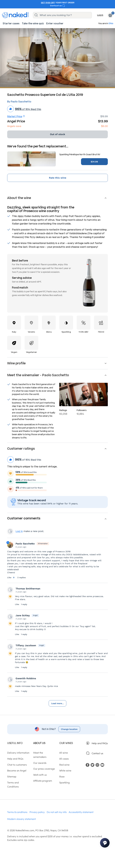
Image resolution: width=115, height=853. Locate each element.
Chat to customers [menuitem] (17, 764)
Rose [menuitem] (62, 776)
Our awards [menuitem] (39, 762)
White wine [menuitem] (65, 770)
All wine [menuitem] (63, 752)
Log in (100, 15)
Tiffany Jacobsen (26, 645)
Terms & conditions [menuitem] (17, 812)
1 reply (24, 604)
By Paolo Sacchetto (19, 101)
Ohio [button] (110, 23)
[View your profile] (10, 590)
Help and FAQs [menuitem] (15, 758)
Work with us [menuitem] (40, 774)
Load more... (57, 703)
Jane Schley (23, 615)
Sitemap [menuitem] (11, 776)
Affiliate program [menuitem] (42, 780)
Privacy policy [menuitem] (37, 812)
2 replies (21, 577)
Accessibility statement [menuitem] (81, 812)
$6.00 (104, 126)
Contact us (56, 5)
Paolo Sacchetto (25, 543)
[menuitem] (11, 23)
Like (9, 577)
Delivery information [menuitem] (18, 752)
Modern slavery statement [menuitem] (21, 818)
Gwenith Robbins (26, 678)
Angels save (14, 126)
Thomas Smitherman (28, 588)
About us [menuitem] (39, 743)
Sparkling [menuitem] (64, 782)
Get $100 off (48, 2)
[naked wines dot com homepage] (15, 15)
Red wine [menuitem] (64, 764)
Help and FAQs (100, 743)
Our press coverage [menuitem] (44, 768)
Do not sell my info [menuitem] (57, 812)
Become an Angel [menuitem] (16, 770)
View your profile (10, 531)
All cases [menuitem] (64, 758)
